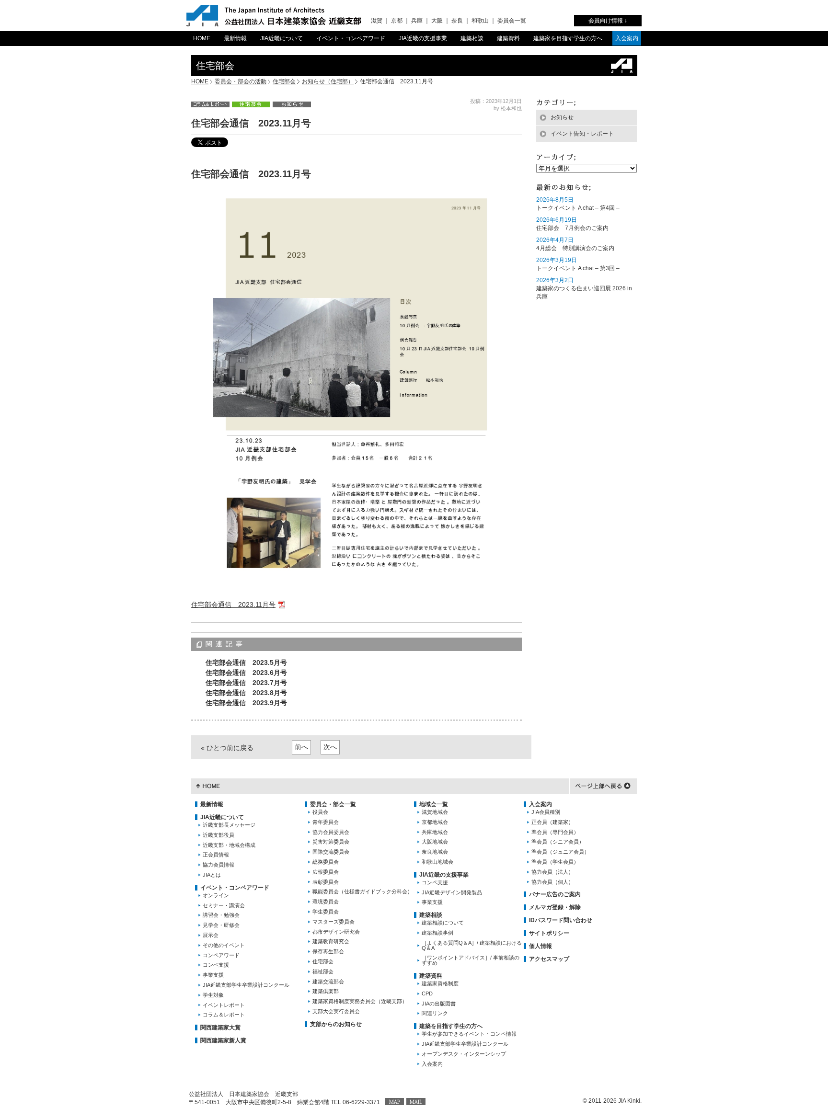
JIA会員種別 (545, 812)
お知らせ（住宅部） (328, 81)
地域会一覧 (433, 804)
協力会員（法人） (552, 872)
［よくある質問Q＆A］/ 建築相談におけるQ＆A (472, 945)
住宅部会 (284, 81)
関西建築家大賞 (220, 1027)
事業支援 (213, 975)
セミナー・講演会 (224, 905)
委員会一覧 (511, 20)
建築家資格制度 (440, 983)
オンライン (216, 895)
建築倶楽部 (325, 991)
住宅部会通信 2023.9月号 (246, 703)
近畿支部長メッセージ (229, 825)
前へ (301, 747)
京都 (396, 20)
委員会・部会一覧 (333, 804)
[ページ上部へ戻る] (603, 785)
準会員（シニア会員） (557, 842)
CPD (427, 993)
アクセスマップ (549, 959)
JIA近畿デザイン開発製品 (452, 892)
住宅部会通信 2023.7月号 (246, 682)
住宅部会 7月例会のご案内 (572, 228)
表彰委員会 (325, 882)
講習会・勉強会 (221, 915)
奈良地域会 (435, 852)
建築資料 (508, 38)
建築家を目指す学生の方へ (567, 38)
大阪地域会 (435, 842)
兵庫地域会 (435, 832)
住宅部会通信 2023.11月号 (233, 604)
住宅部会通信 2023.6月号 (246, 672)
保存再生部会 (328, 951)
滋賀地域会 (435, 812)
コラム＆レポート (224, 1014)
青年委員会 (325, 822)
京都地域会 (435, 822)
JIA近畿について (281, 38)
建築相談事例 (437, 933)
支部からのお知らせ (336, 1024)
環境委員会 (325, 901)
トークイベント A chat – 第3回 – (578, 268)
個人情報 (540, 946)
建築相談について (443, 922)
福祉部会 (323, 971)
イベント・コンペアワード (350, 38)
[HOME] (208, 785)
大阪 (437, 20)
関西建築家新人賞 (223, 1040)
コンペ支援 (216, 965)
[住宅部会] (251, 104)
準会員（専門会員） (555, 832)
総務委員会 (325, 862)
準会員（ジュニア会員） (560, 852)
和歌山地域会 (437, 862)
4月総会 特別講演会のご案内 (575, 248)
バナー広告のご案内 (555, 894)
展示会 (210, 935)
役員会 (320, 812)
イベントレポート (224, 1005)
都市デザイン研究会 (336, 932)
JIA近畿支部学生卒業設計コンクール (246, 985)
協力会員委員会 (330, 832)
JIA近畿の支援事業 (423, 38)
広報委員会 (325, 872)
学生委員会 (325, 911)
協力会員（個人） (552, 882)
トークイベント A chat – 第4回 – (578, 208)
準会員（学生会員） (555, 862)
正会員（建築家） (552, 822)
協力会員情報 (218, 865)
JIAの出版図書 (439, 1003)
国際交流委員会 (330, 852)
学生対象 (213, 995)
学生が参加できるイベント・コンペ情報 (469, 1034)
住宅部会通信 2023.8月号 (246, 693)
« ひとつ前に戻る (227, 748)
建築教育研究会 (330, 941)
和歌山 (480, 20)
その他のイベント (224, 945)
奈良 (457, 20)
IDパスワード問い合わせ (560, 920)
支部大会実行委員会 (336, 1011)
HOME (201, 38)
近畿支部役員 (218, 835)
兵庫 (417, 20)
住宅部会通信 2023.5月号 (246, 662)
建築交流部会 (328, 981)
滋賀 (376, 20)
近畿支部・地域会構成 (229, 845)
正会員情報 (216, 854)
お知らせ (562, 117)
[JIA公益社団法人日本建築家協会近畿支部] (273, 15)
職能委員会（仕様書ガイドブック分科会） (362, 891)
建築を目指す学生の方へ (451, 1026)
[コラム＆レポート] (210, 104)
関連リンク (435, 1013)
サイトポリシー (549, 933)
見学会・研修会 (221, 925)
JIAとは (212, 875)
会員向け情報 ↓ (607, 20)
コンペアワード (221, 955)
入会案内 (626, 38)
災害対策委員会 (330, 842)
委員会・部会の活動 (240, 81)
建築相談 (471, 38)
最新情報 (235, 38)
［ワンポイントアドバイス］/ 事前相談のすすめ (470, 960)
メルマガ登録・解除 (555, 907)
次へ (330, 747)
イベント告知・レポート (582, 133)
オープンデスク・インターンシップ (464, 1054)
